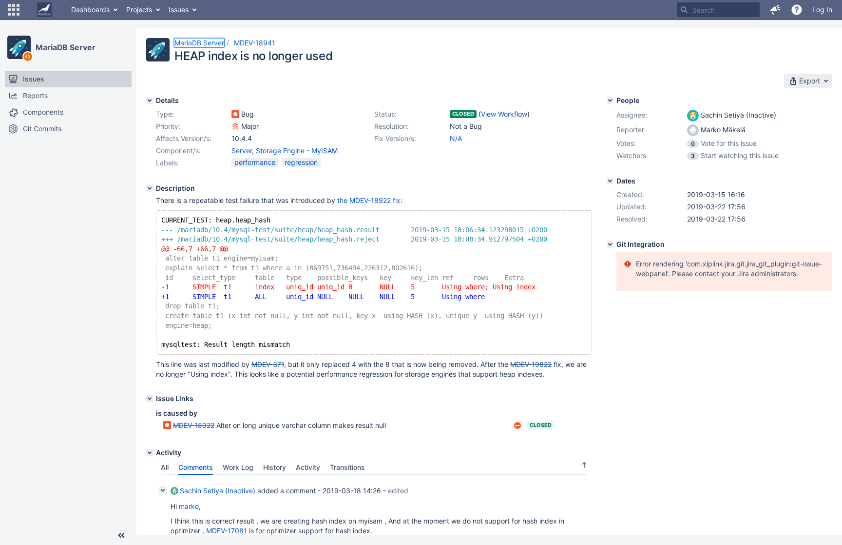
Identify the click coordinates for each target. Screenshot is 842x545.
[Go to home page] (44, 10)
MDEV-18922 (193, 425)
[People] (610, 100)
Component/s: (178, 150)
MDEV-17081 (226, 530)
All (165, 467)
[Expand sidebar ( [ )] (121, 535)
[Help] (796, 10)
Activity (308, 467)
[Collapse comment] (163, 490)
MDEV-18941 (254, 43)
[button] (13, 10)
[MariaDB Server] (19, 47)
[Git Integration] (610, 244)
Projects (139, 9)
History (274, 467)
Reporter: (631, 129)
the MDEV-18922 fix (369, 200)
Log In (822, 9)
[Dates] (610, 181)
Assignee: (631, 115)
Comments (195, 467)
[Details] (149, 100)
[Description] (149, 188)
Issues (179, 9)
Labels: (167, 163)
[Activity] (149, 452)
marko (189, 506)
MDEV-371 (267, 364)
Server (241, 150)
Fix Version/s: (395, 138)
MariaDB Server (66, 47)
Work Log (238, 467)
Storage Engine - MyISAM (297, 150)
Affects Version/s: (183, 138)
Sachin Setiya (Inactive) (217, 490)
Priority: (168, 126)
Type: (165, 114)
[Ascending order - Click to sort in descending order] (584, 465)
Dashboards (90, 9)
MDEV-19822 (531, 364)
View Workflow (504, 114)
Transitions (347, 467)
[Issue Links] (149, 398)
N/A (456, 138)
